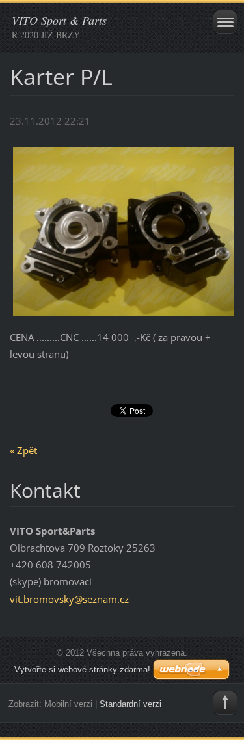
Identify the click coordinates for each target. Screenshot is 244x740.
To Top (225, 703)
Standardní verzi (130, 704)
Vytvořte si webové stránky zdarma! (82, 669)
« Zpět (23, 450)
